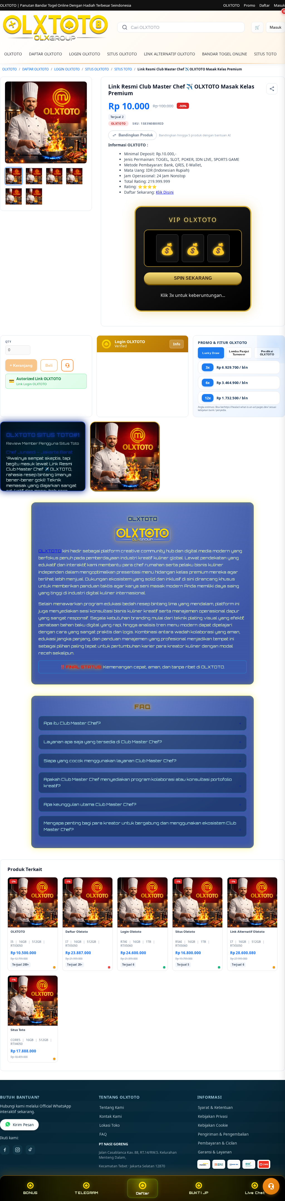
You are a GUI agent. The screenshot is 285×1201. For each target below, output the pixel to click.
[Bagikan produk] (271, 88)
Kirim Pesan (23, 1124)
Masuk (279, 5)
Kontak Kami (110, 1116)
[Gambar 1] (14, 176)
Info (176, 344)
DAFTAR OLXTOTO (45, 53)
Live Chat (255, 1193)
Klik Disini (165, 192)
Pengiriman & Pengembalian (223, 1134)
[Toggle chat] (271, 1186)
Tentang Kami (111, 1107)
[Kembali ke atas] (273, 1172)
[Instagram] (17, 1150)
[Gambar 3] (54, 176)
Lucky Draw (210, 353)
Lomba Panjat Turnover (239, 353)
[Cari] (124, 27)
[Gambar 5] (14, 196)
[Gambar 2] (34, 176)
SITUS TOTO (265, 53)
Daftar (264, 5)
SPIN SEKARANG (193, 278)
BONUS (30, 1193)
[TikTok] (30, 1150)
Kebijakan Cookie (213, 1125)
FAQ (103, 1134)
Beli (49, 365)
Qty (8, 342)
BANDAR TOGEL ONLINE (224, 53)
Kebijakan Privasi (212, 1116)
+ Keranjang (21, 365)
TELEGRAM (86, 1193)
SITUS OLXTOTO (122, 53)
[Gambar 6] (34, 196)
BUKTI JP (198, 1193)
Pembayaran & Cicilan (217, 1143)
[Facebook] (4, 1150)
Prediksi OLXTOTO (267, 353)
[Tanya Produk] (67, 365)
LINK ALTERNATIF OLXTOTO (169, 53)
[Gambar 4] (74, 176)
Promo (249, 5)
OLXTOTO (231, 5)
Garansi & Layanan (215, 1152)
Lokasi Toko (109, 1125)
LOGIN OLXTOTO (84, 53)
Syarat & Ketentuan (215, 1107)
